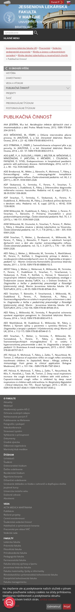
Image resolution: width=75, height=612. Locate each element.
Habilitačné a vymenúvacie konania (21, 525)
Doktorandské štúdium (15, 465)
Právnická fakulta (12, 545)
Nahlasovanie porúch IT (15, 416)
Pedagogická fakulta (14, 556)
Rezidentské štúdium (14, 472)
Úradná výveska (12, 442)
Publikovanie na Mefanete (17, 420)
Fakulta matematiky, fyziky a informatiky (24, 571)
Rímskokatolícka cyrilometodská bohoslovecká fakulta (31, 574)
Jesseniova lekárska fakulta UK (21, 48)
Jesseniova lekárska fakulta (17, 567)
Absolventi (9, 498)
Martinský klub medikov (15, 449)
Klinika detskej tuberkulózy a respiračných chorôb (43, 55)
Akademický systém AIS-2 (16, 409)
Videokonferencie (12, 427)
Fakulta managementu (15, 581)
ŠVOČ (9, 98)
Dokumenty (9, 438)
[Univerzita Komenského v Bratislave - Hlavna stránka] (9, 16)
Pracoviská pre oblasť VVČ (17, 529)
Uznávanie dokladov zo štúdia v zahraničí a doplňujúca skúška (35, 483)
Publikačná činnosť (17, 88)
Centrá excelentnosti (14, 518)
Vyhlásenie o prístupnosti (16, 434)
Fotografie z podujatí (14, 423)
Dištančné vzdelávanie (15, 480)
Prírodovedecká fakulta (15, 552)
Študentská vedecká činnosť (18, 522)
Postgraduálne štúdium (20, 108)
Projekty (11, 93)
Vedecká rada (10, 532)
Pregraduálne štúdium (19, 103)
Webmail (8, 405)
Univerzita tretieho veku (16, 491)
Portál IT (55, 2)
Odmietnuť (53, 606)
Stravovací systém (13, 431)
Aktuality (8, 402)
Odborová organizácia (15, 445)
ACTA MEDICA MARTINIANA (18, 507)
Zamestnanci (13, 78)
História (11, 73)
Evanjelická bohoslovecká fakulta (20, 578)
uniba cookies (48, 599)
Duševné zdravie (12, 494)
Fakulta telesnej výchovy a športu (20, 563)
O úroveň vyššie (19, 68)
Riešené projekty (12, 514)
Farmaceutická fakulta (15, 560)
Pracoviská (44, 48)
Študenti (8, 462)
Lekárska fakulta (12, 542)
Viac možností (11, 605)
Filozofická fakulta (13, 549)
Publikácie (9, 511)
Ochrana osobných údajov (17, 413)
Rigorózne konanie (13, 476)
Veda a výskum (14, 83)
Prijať (67, 606)
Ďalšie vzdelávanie (13, 469)
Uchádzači (9, 458)
